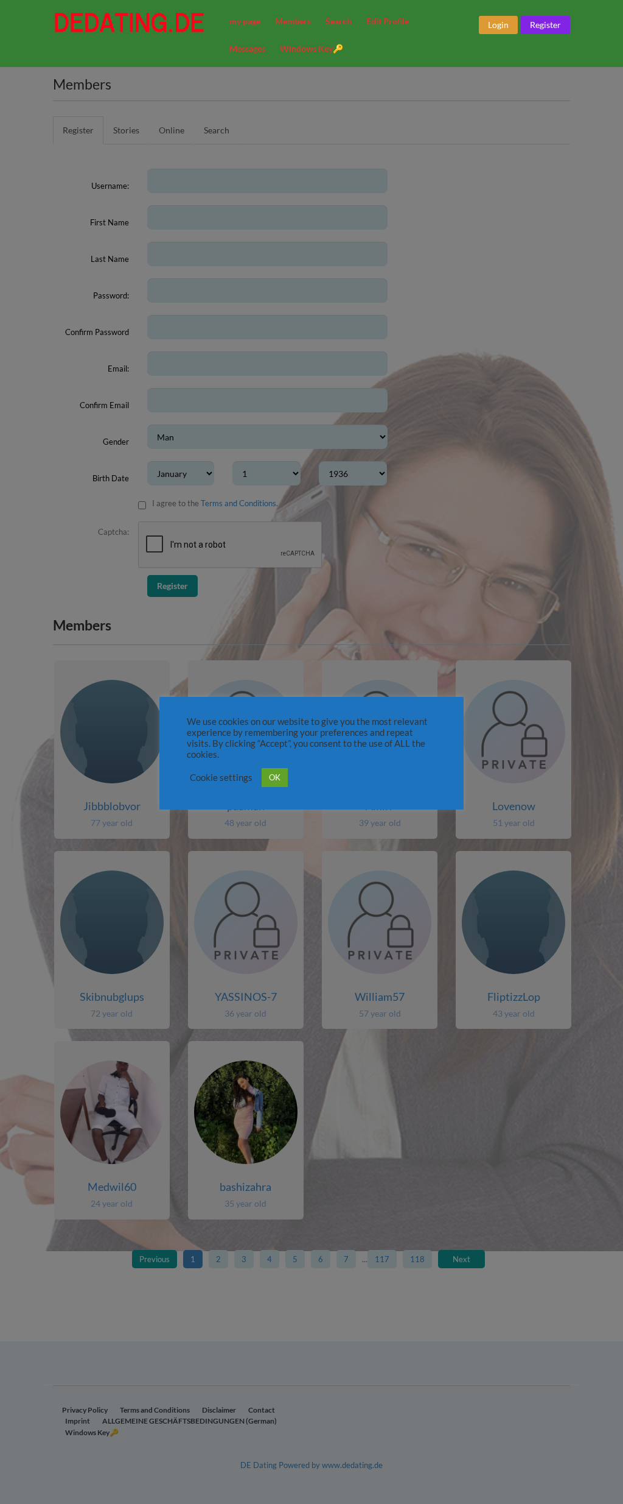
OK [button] (274, 777)
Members (293, 21)
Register (545, 24)
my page (244, 21)
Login (498, 24)
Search (338, 21)
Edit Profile (387, 21)
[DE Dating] (133, 23)
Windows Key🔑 (311, 48)
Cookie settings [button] (221, 777)
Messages (247, 48)
